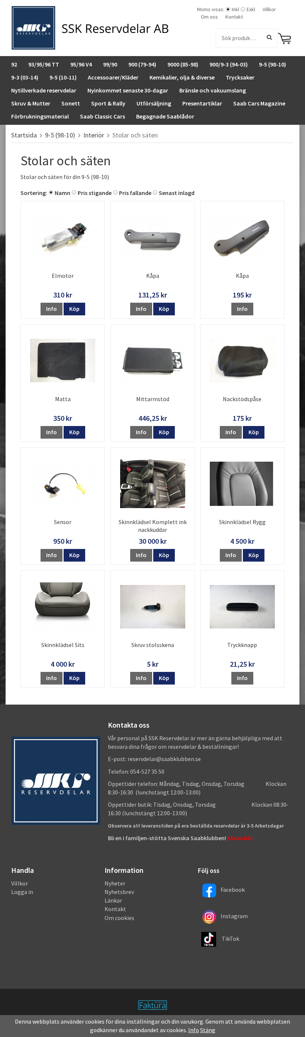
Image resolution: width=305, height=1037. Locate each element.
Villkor (269, 9)
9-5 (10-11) (63, 77)
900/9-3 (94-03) (228, 64)
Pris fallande (135, 192)
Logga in (22, 891)
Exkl (251, 9)
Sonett (70, 103)
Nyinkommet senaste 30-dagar (127, 90)
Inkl (235, 9)
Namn (62, 192)
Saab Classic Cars (102, 116)
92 (14, 64)
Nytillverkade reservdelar (43, 90)
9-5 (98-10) (272, 64)
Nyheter (115, 883)
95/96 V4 (81, 64)
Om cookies (119, 917)
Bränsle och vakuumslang (212, 90)
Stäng (207, 1030)
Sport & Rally (108, 103)
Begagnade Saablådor (165, 116)
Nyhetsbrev (119, 891)
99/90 (110, 64)
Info (51, 308)
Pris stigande (95, 192)
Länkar (113, 900)
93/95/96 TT (43, 64)
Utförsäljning (154, 103)
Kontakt (234, 16)
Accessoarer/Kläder (113, 77)
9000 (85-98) (182, 64)
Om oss (209, 16)
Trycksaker (240, 77)
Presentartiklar (202, 103)
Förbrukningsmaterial (40, 116)
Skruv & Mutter (30, 103)
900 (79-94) (142, 64)
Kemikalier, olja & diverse (182, 77)
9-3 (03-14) (24, 77)
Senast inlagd (177, 192)
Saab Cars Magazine (259, 103)
